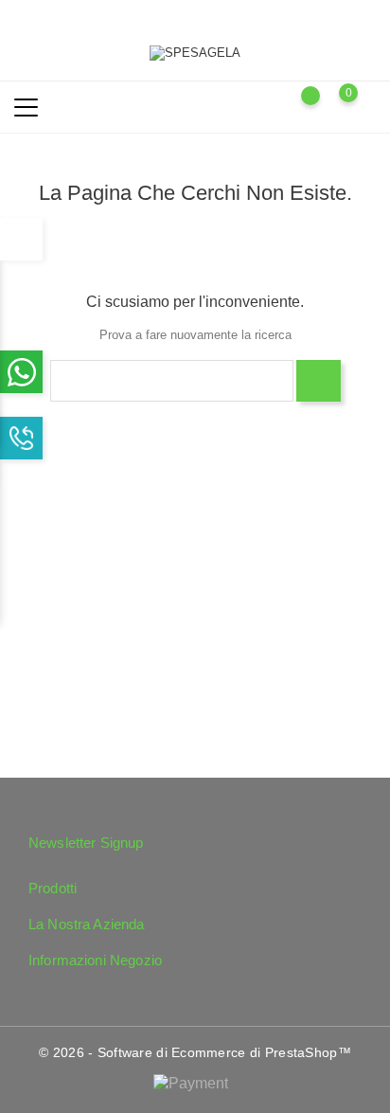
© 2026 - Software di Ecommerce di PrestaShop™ (195, 1052)
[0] (367, 106)
